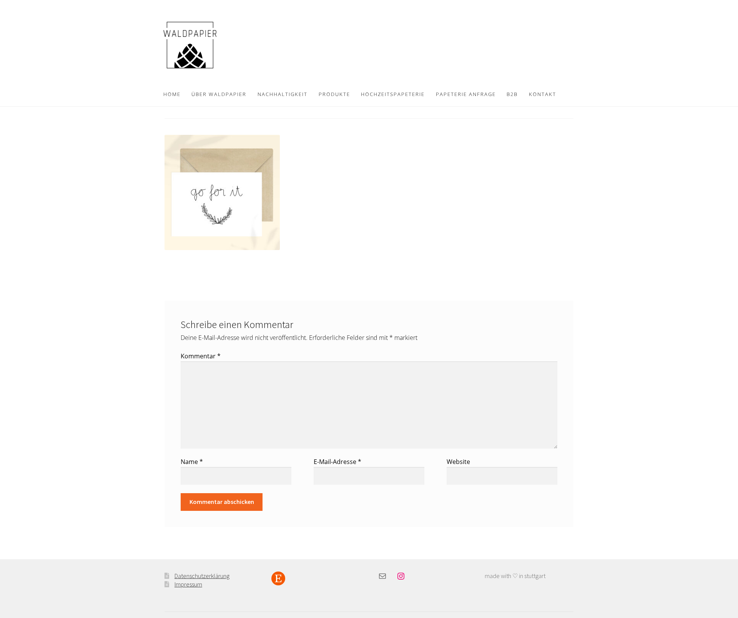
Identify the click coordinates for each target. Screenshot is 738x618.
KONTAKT (542, 94)
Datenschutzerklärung (202, 576)
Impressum (188, 584)
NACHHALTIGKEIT (283, 94)
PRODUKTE (334, 94)
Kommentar (201, 356)
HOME (172, 94)
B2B (512, 94)
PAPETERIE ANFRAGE (466, 94)
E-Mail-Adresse (337, 461)
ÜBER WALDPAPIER (218, 94)
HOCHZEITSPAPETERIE (393, 94)
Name (192, 461)
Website (458, 461)
